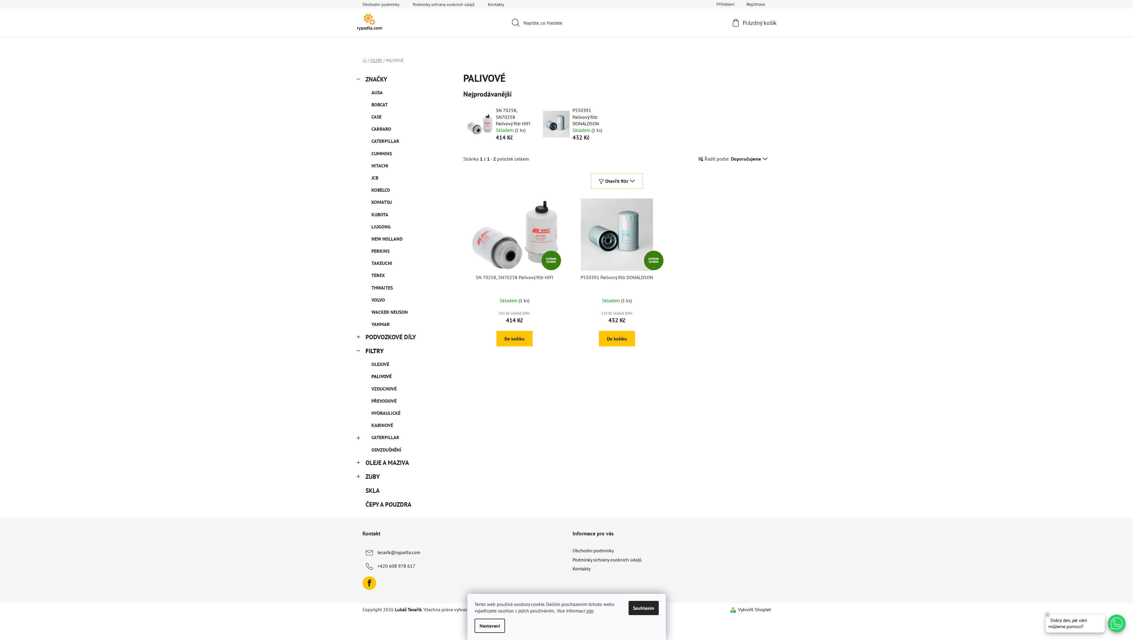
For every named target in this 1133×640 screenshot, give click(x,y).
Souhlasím (643, 608)
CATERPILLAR (385, 141)
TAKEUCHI (381, 263)
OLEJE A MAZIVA (387, 463)
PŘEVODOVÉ (384, 401)
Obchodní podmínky (381, 4)
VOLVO (378, 300)
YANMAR (380, 324)
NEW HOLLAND (387, 239)
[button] (1117, 623)
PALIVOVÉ (381, 376)
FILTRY (375, 351)
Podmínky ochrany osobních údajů (444, 4)
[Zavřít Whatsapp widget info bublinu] (1047, 615)
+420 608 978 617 (396, 566)
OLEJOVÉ (380, 364)
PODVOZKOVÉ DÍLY (391, 337)
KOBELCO (380, 190)
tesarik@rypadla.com (398, 552)
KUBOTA (379, 214)
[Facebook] (369, 583)
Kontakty (496, 4)
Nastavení (490, 626)
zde (589, 611)
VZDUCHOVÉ (384, 389)
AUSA (377, 92)
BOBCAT (379, 105)
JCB (374, 178)
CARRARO (381, 129)
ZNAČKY (376, 79)
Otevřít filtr (617, 181)
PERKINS (380, 251)
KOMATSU (381, 202)
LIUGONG (381, 227)
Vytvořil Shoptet (754, 609)
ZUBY (373, 477)
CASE (376, 117)
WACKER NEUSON (389, 312)
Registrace (755, 4)
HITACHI (379, 166)
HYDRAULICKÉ (385, 413)
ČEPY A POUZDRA (388, 504)
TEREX (378, 275)
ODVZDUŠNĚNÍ (386, 450)
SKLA (372, 491)
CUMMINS (381, 153)
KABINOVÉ (382, 425)
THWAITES (382, 288)
